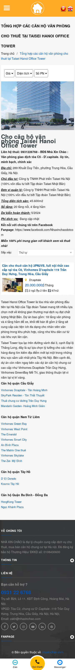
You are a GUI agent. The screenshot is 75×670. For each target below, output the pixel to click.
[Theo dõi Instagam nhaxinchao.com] (23, 626)
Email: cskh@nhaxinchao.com (21, 619)
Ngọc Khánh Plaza (12, 507)
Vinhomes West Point (14, 429)
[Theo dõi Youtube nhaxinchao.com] (32, 626)
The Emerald (8, 434)
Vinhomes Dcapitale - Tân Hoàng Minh (24, 390)
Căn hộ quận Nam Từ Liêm (20, 417)
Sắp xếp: (6, 252)
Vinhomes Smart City (14, 440)
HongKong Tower (11, 502)
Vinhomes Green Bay (14, 424)
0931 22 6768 (16, 592)
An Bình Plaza (10, 445)
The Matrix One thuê (13, 450)
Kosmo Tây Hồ (10, 484)
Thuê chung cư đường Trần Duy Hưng (23, 401)
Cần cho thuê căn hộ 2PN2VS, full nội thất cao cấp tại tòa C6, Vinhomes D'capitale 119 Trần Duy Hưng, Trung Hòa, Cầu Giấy (35, 269)
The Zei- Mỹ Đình (11, 461)
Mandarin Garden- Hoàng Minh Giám (23, 406)
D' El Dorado (8, 478)
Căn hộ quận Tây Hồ (16, 472)
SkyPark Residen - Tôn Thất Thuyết (22, 395)
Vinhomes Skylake (12, 456)
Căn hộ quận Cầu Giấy (17, 383)
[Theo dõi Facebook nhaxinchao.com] (4, 626)
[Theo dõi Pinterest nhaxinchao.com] (51, 626)
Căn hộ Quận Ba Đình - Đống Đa (24, 495)
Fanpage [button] (8, 636)
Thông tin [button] (9, 560)
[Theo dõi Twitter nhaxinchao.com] (14, 626)
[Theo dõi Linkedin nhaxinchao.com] (42, 626)
